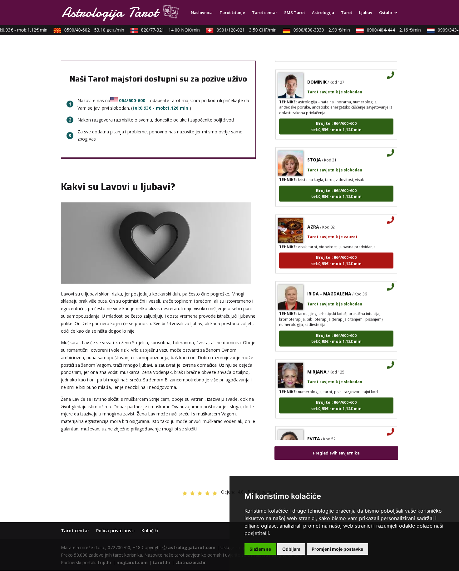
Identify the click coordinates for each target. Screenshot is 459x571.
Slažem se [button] (260, 549)
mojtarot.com (132, 562)
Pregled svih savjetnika (336, 452)
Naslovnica (202, 12)
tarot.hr (161, 562)
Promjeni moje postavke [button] (337, 549)
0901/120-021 (242, 30)
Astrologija (323, 12)
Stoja (314, 153)
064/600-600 (132, 100)
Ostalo (385, 12)
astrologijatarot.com (191, 547)
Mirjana (317, 366)
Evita (313, 432)
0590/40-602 (89, 30)
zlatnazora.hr (190, 562)
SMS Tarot (294, 12)
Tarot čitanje (232, 12)
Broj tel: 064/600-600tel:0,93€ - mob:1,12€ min (336, 120)
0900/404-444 (389, 30)
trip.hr (104, 562)
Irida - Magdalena (329, 287)
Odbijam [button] (291, 549)
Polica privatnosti (115, 531)
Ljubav (365, 12)
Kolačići (149, 531)
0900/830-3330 (317, 30)
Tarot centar (264, 12)
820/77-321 (165, 30)
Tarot (346, 12)
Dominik (317, 76)
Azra (313, 221)
